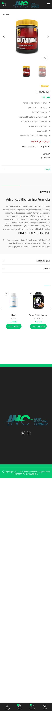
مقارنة (44, 147)
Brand (46, 268)
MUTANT (46, 154)
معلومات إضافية (43, 261)
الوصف (47, 169)
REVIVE (14, 318)
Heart (13, 315)
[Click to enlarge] (45, 58)
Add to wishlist (28, 147)
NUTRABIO (38, 318)
